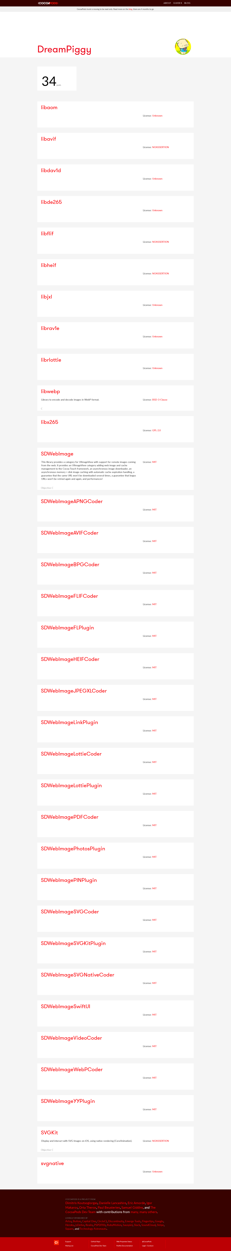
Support (68, 1241)
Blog (187, 3)
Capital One (89, 1221)
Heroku (69, 1225)
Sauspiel (128, 1225)
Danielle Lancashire (112, 1203)
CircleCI (102, 1221)
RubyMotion (114, 1225)
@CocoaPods (146, 1241)
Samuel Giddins (132, 1207)
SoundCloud (148, 1225)
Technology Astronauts (93, 1228)
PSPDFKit (100, 1225)
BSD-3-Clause (159, 399)
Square (69, 1228)
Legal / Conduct (147, 1246)
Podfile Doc (124, 1246)
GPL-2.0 (156, 430)
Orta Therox (87, 1207)
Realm (89, 1225)
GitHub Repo (95, 1241)
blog (130, 9)
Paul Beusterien (109, 1207)
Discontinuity (116, 1221)
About (167, 3)
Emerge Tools (133, 1221)
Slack (137, 1225)
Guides (177, 3)
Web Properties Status (124, 1241)
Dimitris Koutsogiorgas (81, 1203)
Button (77, 1221)
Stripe (160, 1225)
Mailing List (69, 1246)
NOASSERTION (160, 147)
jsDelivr (79, 1225)
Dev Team (98, 1246)
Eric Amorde (136, 1203)
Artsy (68, 1221)
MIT (154, 462)
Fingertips (148, 1221)
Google (159, 1221)
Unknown (157, 115)
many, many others (144, 1212)
